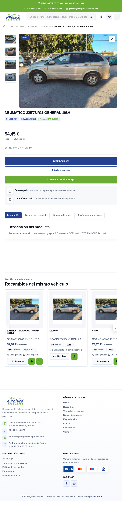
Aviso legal (8, 458)
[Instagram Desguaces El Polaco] (74, 483)
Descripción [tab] (13, 215)
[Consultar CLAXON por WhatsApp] (74, 356)
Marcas (67, 423)
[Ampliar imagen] (112, 39)
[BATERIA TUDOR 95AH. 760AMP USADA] (24, 309)
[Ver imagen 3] (10, 64)
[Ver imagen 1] (10, 39)
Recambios (69, 407)
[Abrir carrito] (109, 17)
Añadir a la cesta (61, 170)
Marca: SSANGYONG (49, 119)
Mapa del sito (70, 419)
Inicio (66, 402)
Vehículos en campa (73, 411)
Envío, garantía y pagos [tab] (90, 215)
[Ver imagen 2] (10, 52)
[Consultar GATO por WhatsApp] (117, 361)
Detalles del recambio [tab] (36, 215)
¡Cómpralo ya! (61, 161)
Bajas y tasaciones (72, 415)
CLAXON (54, 331)
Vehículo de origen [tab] (62, 215)
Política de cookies (12, 475)
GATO (95, 331)
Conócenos (69, 427)
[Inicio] (4, 26)
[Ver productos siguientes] (115, 327)
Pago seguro (8, 471)
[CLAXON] (67, 309)
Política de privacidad (13, 467)
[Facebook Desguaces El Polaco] (66, 483)
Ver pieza (19, 361)
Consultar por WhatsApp (61, 179)
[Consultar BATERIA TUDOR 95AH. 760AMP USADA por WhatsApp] (31, 361)
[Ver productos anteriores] (6, 327)
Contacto (68, 432)
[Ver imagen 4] (10, 77)
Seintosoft (97, 496)
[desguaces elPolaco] (13, 17)
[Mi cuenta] (101, 17)
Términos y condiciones (14, 463)
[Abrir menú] (117, 17)
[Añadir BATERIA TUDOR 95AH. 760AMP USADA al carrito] (39, 361)
